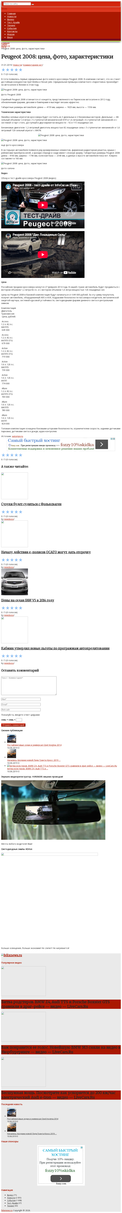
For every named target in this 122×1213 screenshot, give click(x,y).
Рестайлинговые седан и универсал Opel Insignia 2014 (34, 745)
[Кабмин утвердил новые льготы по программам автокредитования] (61, 630)
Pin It (3, 47)
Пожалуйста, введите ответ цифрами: (20, 714)
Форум (10, 34)
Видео (10, 19)
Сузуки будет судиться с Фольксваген (31, 504)
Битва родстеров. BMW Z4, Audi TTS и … (27, 768)
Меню (4, 8)
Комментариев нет (32, 64)
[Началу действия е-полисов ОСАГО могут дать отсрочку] (61, 534)
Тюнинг (11, 25)
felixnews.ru (6, 1210)
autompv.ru (17, 436)
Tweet (4, 44)
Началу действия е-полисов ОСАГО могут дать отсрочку (46, 552)
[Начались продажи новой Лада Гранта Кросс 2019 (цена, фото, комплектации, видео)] (11, 757)
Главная (11, 13)
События (12, 28)
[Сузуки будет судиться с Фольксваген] (61, 486)
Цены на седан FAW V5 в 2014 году (27, 600)
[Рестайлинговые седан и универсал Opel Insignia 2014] (11, 742)
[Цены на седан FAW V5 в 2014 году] (61, 582)
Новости (11, 16)
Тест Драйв (13, 22)
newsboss (9, 519)
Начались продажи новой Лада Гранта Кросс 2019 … (34, 760)
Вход (10, 37)
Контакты (12, 31)
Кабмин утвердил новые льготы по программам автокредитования (55, 648)
